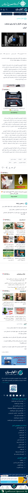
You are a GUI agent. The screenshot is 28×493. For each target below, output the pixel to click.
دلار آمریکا (5, 14)
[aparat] (7, 395)
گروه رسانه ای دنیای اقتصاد (17, 401)
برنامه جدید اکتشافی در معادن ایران (17, 209)
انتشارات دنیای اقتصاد (18, 418)
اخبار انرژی (22, 437)
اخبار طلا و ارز (21, 432)
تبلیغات (21, 460)
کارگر (25, 159)
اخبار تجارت (21, 435)
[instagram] (23, 395)
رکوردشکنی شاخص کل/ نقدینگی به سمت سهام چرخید (15, 337)
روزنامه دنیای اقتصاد (18, 403)
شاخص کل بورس (22, 14)
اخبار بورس (21, 430)
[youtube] (17, 395)
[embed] (12, 168)
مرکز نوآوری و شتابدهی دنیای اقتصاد (15, 420)
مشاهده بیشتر (6, 352)
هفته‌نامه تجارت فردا (18, 415)
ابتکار (10, 162)
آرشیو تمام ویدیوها (20, 452)
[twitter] (20, 395)
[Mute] (4, 188)
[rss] (4, 395)
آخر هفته (22, 449)
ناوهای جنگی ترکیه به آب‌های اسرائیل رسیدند (17, 328)
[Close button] (27, 476)
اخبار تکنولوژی (21, 447)
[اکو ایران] (21, 9)
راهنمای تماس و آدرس (18, 462)
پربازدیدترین (19, 324)
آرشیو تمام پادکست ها (19, 454)
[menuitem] (9, 168)
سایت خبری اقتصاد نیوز (18, 406)
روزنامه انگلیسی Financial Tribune (15, 408)
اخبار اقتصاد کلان (20, 428)
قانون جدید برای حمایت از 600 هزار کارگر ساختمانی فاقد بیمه (14, 213)
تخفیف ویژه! (14, 196)
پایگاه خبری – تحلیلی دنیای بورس (15, 413)
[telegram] (13, 395)
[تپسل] (3, 89)
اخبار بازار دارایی (20, 440)
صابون (15, 162)
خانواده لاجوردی (22, 162)
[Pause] (2, 188)
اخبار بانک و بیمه (20, 442)
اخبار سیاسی (20, 18)
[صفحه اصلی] (14, 486)
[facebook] (10, 395)
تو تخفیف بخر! (14, 112)
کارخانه (19, 159)
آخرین (25, 324)
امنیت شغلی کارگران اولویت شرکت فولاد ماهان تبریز (13, 206)
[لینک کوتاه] (15, 168)
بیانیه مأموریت (20, 467)
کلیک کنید (9, 482)
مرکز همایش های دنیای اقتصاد (16, 410)
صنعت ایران (13, 159)
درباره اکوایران (20, 465)
